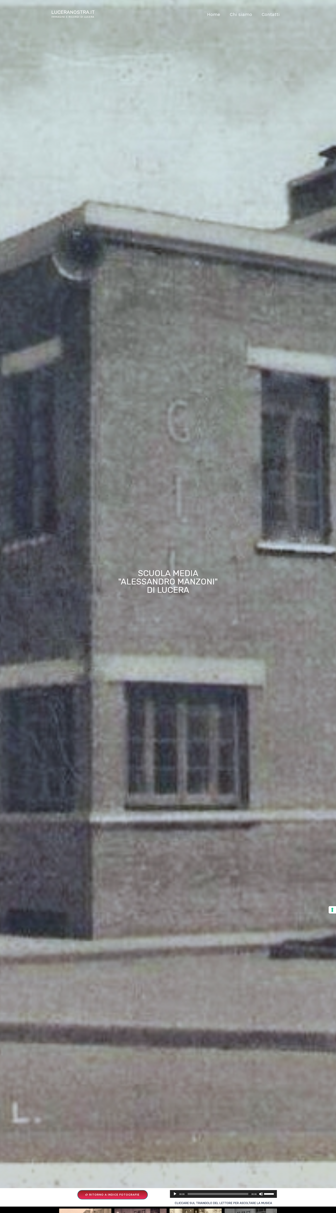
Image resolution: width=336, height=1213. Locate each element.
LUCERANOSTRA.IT (73, 12)
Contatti (271, 14)
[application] (223, 1194)
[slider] (269, 1193)
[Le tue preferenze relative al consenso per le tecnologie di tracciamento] (332, 909)
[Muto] (261, 1194)
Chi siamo (241, 14)
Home (213, 14)
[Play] (175, 1194)
